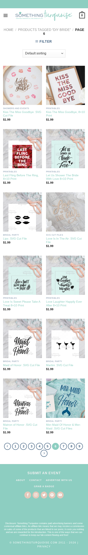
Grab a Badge (44, 486)
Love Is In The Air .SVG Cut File (64, 240)
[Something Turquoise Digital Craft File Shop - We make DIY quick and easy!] (43, 15)
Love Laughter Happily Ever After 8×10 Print (64, 303)
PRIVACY (44, 546)
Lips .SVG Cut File (15, 238)
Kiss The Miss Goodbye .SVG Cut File (22, 114)
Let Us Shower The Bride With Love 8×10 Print (62, 177)
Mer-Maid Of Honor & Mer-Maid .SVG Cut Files (63, 426)
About (20, 480)
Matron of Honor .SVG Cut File (20, 426)
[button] (44, 513)
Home (9, 30)
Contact (35, 480)
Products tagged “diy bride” (44, 30)
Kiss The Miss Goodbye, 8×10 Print (65, 114)
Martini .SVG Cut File (59, 365)
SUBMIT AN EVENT (44, 473)
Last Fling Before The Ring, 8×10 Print (21, 177)
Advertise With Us (59, 480)
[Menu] (5, 15)
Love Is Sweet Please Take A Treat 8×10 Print (21, 303)
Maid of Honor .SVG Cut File (21, 365)
